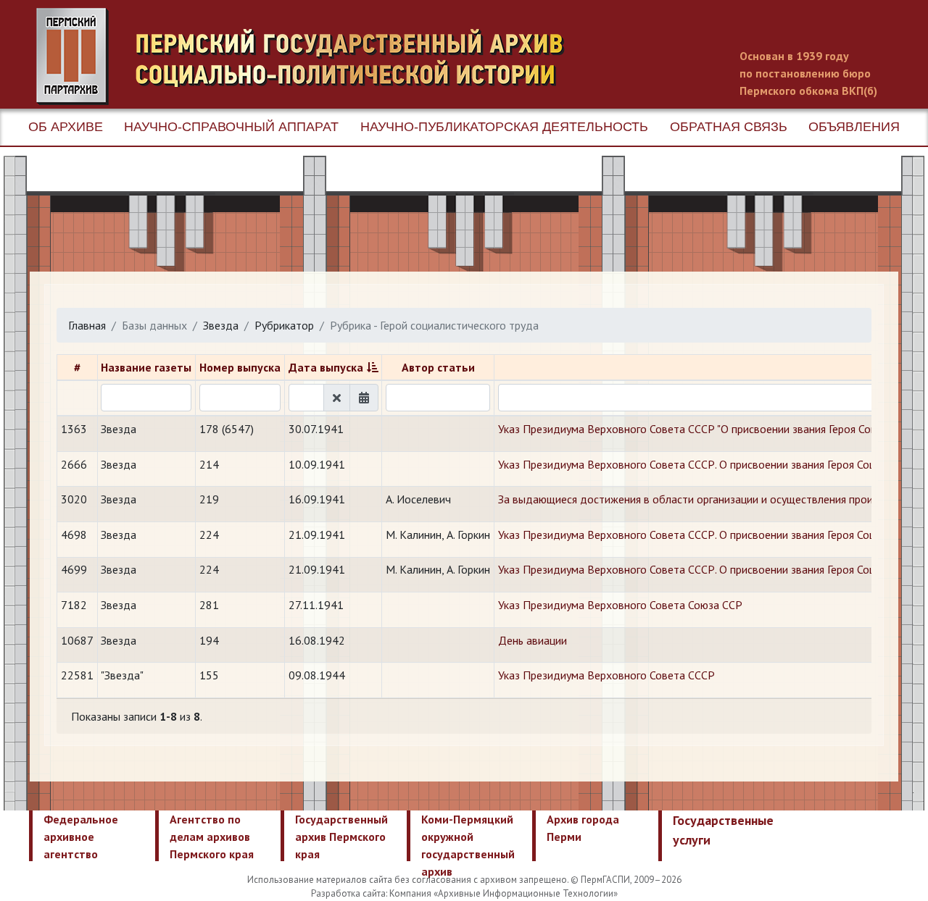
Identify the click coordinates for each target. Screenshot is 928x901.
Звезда (221, 325)
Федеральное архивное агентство (81, 836)
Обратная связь (728, 127)
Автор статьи (438, 367)
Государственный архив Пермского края (341, 836)
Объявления (854, 127)
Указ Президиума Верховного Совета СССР (606, 675)
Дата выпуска (326, 367)
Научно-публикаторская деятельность (504, 127)
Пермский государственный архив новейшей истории (308, 56)
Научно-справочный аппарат (231, 127)
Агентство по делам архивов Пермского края (212, 836)
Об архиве (65, 127)
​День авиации (532, 640)
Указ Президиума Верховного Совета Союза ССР (620, 605)
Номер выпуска (240, 367)
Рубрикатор (284, 325)
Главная (87, 325)
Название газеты (146, 367)
